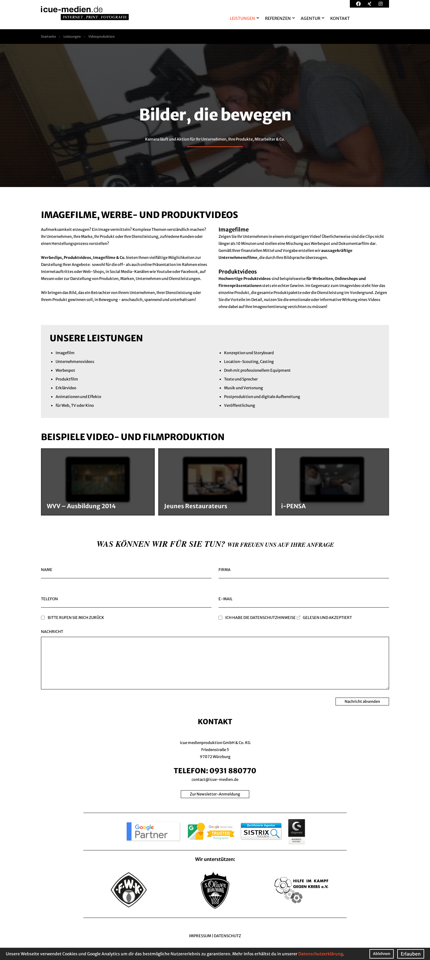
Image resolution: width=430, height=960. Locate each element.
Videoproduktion (101, 36)
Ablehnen (381, 953)
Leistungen (72, 36)
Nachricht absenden (362, 701)
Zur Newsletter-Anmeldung (215, 794)
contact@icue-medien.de (215, 779)
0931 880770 (232, 770)
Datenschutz (227, 935)
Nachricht (52, 631)
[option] (215, 115)
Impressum (200, 935)
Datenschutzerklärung (320, 953)
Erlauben (411, 954)
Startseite (48, 36)
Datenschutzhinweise (273, 617)
